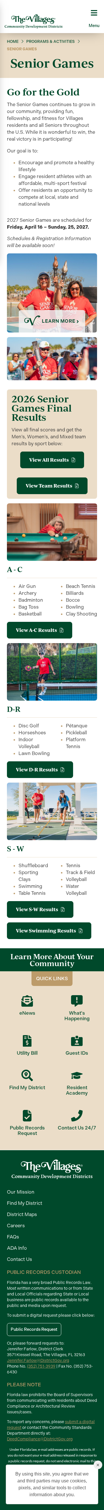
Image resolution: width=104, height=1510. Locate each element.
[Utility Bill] (27, 1041)
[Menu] (94, 12)
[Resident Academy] (77, 1075)
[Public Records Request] (27, 1115)
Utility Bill (27, 1053)
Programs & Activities (50, 41)
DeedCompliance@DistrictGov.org (40, 1439)
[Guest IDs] (77, 1041)
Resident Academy (77, 1090)
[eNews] (27, 1001)
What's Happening (77, 1015)
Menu (94, 25)
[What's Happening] (77, 1001)
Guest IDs (77, 1053)
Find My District (27, 1087)
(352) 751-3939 (41, 1366)
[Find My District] (27, 1075)
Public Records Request (27, 1130)
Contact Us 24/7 (77, 1128)
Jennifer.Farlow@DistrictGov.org (38, 1360)
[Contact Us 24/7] (77, 1115)
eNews (27, 1013)
